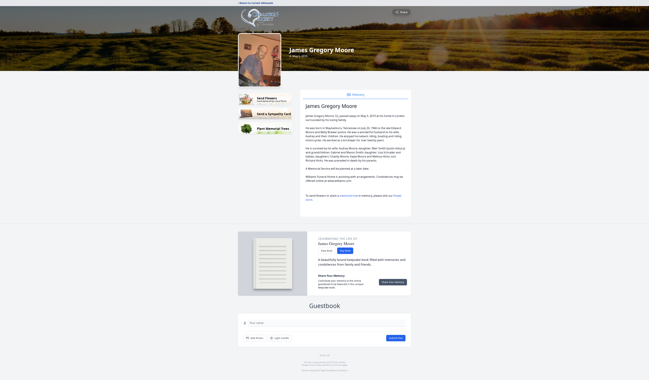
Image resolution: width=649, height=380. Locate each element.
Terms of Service (334, 365)
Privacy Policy (315, 365)
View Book (326, 250)
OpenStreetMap (328, 370)
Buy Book (345, 250)
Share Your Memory (393, 282)
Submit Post (396, 338)
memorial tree (349, 196)
